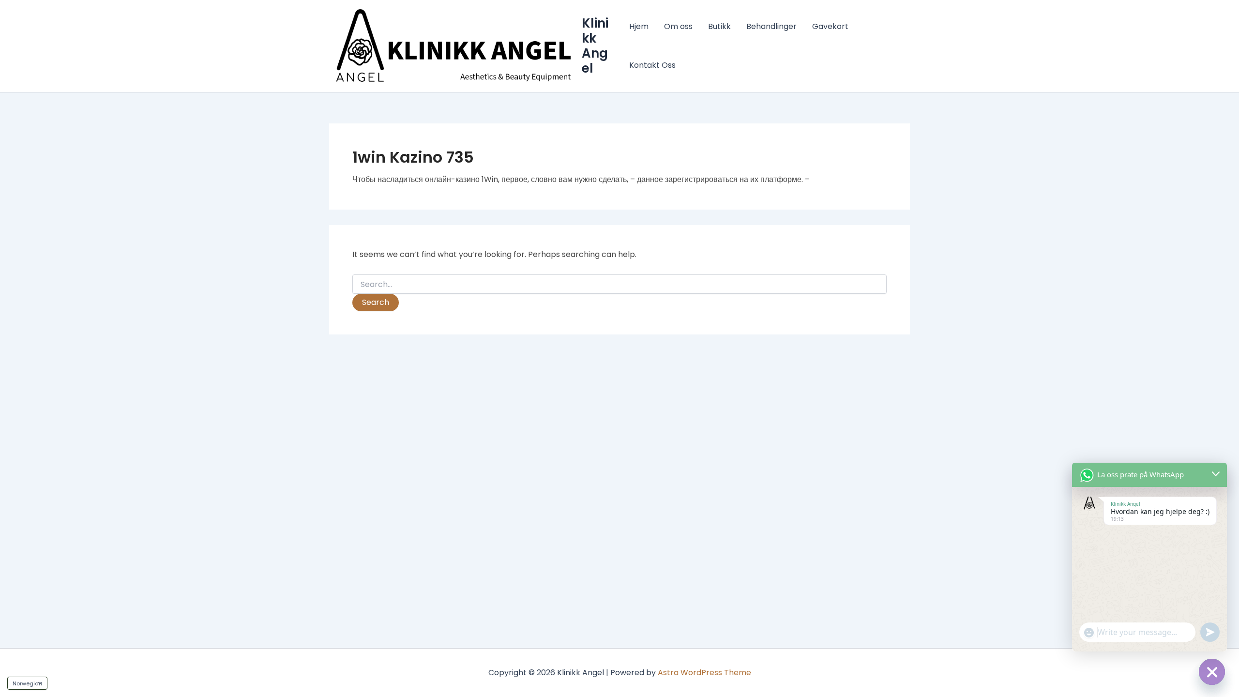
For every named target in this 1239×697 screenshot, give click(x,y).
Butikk (719, 26)
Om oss (678, 26)
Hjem (639, 26)
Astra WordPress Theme (704, 672)
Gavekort (830, 26)
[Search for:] (619, 284)
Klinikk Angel (595, 46)
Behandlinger (771, 26)
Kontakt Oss (652, 65)
